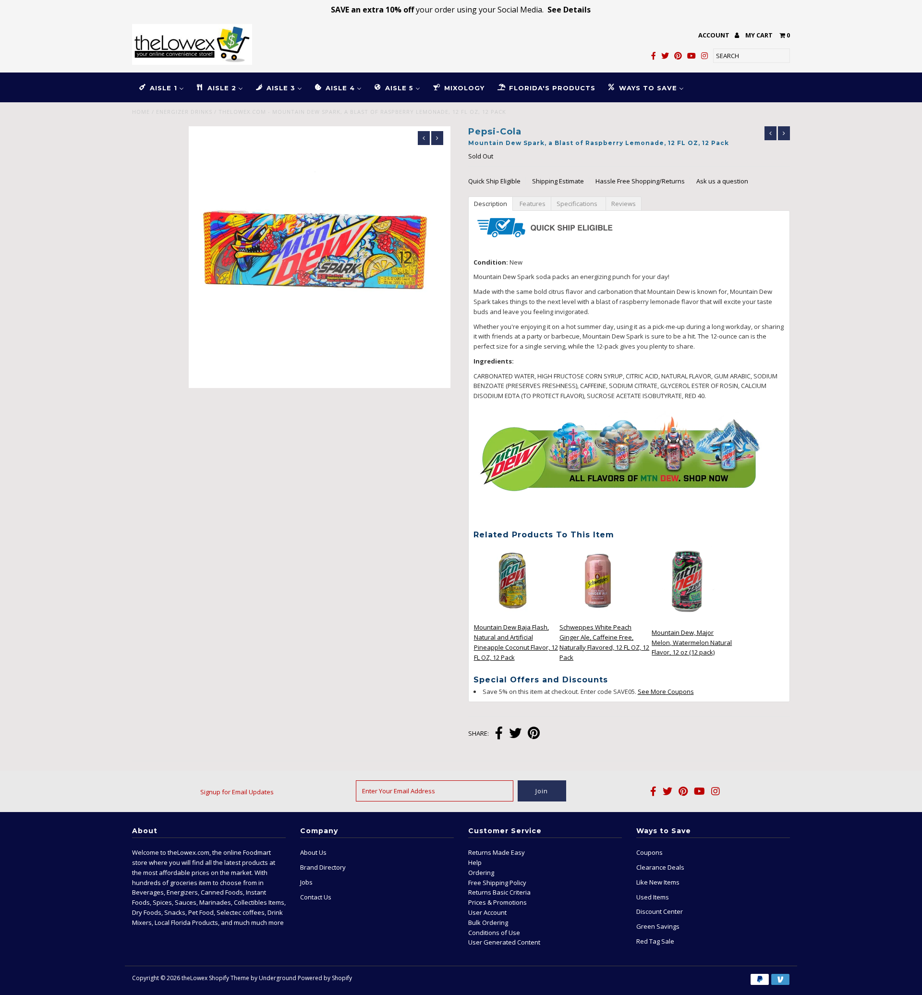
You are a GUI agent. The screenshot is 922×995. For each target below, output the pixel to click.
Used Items (652, 897)
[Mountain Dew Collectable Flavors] (618, 514)
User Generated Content (504, 942)
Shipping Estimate (558, 181)
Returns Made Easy (496, 852)
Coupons (649, 852)
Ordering (481, 872)
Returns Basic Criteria (499, 892)
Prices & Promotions (497, 902)
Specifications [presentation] (578, 203)
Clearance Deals (660, 867)
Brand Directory (323, 867)
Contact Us (315, 897)
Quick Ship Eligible (494, 181)
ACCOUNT (714, 35)
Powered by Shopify (325, 978)
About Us (313, 852)
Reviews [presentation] (623, 203)
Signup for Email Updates (237, 792)
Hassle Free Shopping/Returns (640, 181)
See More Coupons (666, 691)
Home (141, 111)
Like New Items (657, 882)
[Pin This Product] (534, 734)
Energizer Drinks (184, 111)
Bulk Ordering (488, 922)
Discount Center (659, 911)
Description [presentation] (490, 203)
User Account (487, 912)
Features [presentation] (532, 203)
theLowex (194, 978)
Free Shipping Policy (497, 882)
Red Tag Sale (655, 941)
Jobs (306, 882)
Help (475, 862)
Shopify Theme (229, 978)
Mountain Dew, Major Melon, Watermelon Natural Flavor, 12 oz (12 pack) (692, 642)
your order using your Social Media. (461, 9)
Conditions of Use (494, 932)
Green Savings (657, 926)
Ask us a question (722, 181)
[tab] (490, 203)
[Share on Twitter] (515, 734)
